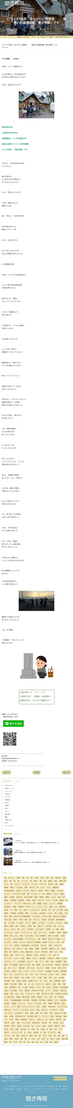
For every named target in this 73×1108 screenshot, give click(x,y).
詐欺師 (5, 926)
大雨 (30, 919)
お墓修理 (7, 800)
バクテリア (51, 974)
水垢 (37, 887)
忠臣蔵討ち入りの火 (32, 981)
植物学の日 (6, 1026)
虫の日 (55, 1029)
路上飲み (6, 910)
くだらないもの (7, 961)
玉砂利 (50, 1035)
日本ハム (58, 974)
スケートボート (7, 942)
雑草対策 (44, 1006)
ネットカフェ (61, 926)
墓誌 (23, 877)
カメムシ (14, 968)
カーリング (47, 990)
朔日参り (26, 910)
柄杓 (26, 1039)
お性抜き (29, 1032)
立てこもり (6, 929)
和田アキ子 (31, 887)
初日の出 (49, 987)
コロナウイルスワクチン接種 (18, 894)
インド (55, 906)
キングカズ (25, 971)
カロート (34, 977)
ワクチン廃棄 (11, 923)
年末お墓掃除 (7, 981)
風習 (45, 881)
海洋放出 (62, 894)
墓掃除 (5, 1042)
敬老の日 (6, 955)
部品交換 (56, 1042)
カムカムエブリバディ (62, 1006)
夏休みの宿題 (44, 948)
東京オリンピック (27, 903)
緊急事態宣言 (56, 887)
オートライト (17, 884)
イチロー (31, 974)
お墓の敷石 (51, 1019)
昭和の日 (19, 1026)
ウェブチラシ (7, 894)
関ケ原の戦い (44, 952)
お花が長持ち (30, 929)
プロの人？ (6, 1006)
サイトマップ (43, 1092)
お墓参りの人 (65, 964)
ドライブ (13, 1006)
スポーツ (7, 811)
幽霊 (63, 1035)
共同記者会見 (21, 900)
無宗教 (10, 1039)
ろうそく (15, 1042)
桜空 (25, 984)
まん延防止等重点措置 (9, 890)
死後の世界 (57, 964)
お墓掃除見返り (12, 987)
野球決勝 (45, 942)
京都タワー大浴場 (23, 919)
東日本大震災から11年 (20, 1016)
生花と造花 (6, 971)
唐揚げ (10, 916)
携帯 (11, 935)
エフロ (61, 1022)
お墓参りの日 (29, 955)
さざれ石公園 (13, 984)
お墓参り (7, 805)
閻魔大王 (6, 935)
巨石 (55, 997)
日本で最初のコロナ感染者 (61, 993)
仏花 (25, 1042)
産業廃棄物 (59, 903)
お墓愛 (51, 1016)
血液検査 (39, 903)
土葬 (31, 881)
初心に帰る (56, 971)
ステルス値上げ (19, 923)
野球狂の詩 (39, 997)
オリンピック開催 (29, 935)
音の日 (10, 977)
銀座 (36, 961)
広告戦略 (53, 890)
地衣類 (18, 1022)
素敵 (35, 1035)
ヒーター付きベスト (53, 1010)
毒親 (5, 923)
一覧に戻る (36, 772)
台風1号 (13, 1022)
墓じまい (7, 802)
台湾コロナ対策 (7, 919)
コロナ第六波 (55, 990)
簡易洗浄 (47, 890)
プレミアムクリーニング (30, 939)
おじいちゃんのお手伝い (47, 964)
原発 (43, 894)
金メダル (32, 1010)
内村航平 (63, 935)
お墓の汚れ (15, 952)
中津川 (50, 997)
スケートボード (7, 939)
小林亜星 (29, 926)
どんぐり (41, 961)
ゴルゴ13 (16, 958)
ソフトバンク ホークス (16, 1032)
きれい (41, 1042)
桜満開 (16, 1019)
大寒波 (54, 984)
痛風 (56, 884)
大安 (50, 1022)
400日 (13, 948)
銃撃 (18, 929)
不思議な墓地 (34, 1000)
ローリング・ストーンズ (26, 932)
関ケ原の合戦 (42, 1000)
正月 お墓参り (14, 990)
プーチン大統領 (18, 887)
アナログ (43, 887)
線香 (5, 968)
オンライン (34, 958)
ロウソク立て (40, 971)
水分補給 (6, 1029)
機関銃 (5, 897)
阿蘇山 (65, 961)
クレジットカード (43, 932)
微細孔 (30, 1035)
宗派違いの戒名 (51, 1006)
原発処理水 (48, 894)
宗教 (6, 808)
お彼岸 (21, 952)
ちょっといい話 (9, 825)
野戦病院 (37, 948)
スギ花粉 (6, 1000)
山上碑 (33, 1039)
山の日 (58, 942)
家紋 (13, 1035)
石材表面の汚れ (23, 1019)
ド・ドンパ (32, 971)
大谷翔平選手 (52, 932)
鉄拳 (35, 926)
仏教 (66, 900)
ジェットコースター (8, 932)
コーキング (8, 797)
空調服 (65, 923)
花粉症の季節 (58, 1016)
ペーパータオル (49, 923)
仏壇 (28, 894)
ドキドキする (43, 945)
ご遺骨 (51, 1013)
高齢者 (11, 955)
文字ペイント (36, 919)
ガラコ (10, 974)
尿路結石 (61, 884)
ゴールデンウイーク (35, 894)
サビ (11, 910)
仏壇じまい (48, 984)
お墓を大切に (7, 948)
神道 (41, 1013)
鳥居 (13, 981)
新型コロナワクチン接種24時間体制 (22, 916)
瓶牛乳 (5, 881)
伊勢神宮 (50, 881)
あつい (15, 935)
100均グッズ (32, 1019)
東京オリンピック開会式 (53, 935)
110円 (51, 981)
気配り (16, 926)
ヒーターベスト (21, 1003)
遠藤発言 (6, 913)
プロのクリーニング (19, 955)
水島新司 (33, 997)
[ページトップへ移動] (70, 1078)
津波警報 (18, 997)
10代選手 (15, 942)
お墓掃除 (18, 877)
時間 (34, 903)
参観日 (44, 1026)
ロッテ (56, 952)
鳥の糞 (37, 993)
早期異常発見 (63, 971)
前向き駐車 (43, 919)
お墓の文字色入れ (36, 1022)
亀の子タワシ (24, 1035)
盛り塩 (16, 993)
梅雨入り (15, 919)
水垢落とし (16, 977)
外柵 (27, 877)
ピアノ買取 (54, 900)
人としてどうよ (39, 968)
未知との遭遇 (42, 913)
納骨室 (28, 977)
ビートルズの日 (37, 1003)
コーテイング (25, 881)
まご (48, 1039)
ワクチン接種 (60, 910)
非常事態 (28, 900)
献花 (32, 877)
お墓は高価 (61, 997)
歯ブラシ (53, 1039)
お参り (42, 877)
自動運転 (31, 948)
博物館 (51, 952)
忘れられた (37, 952)
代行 (10, 1042)
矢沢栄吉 (16, 1039)
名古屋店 (14, 906)
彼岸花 (61, 952)
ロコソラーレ (16, 1010)
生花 (50, 910)
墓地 (64, 897)
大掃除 (5, 987)
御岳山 (5, 964)
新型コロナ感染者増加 (18, 939)
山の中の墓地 (26, 1000)
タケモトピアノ (40, 900)
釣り (11, 945)
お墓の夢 (11, 1016)
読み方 (5, 974)
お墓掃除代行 (21, 906)
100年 (43, 1039)
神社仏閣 (7, 814)
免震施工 (47, 897)
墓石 (29, 1042)
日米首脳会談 (13, 900)
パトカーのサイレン (8, 1013)
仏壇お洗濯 (27, 990)
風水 (9, 968)
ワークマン (29, 1003)
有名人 (6, 823)
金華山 (26, 913)
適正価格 (58, 958)
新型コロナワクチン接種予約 (59, 916)
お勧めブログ (8, 820)
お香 (20, 1042)
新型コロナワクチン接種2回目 (34, 942)
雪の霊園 (50, 1003)
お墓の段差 (49, 1000)
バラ (14, 961)
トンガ (45, 997)
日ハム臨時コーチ (19, 1013)
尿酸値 (11, 887)
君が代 (35, 932)
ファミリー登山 (33, 913)
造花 (54, 910)
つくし (5, 1019)
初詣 (44, 987)
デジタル (49, 887)
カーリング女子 (24, 1010)
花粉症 (5, 1016)
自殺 (33, 964)
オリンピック (52, 942)
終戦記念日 (16, 945)
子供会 (63, 1026)
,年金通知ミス (51, 958)
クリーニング (11, 877)
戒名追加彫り (42, 958)
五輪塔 (45, 977)
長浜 (26, 948)
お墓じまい (6, 1032)
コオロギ (53, 897)
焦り (58, 948)
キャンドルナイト (52, 1032)
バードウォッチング (30, 993)
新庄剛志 (64, 974)
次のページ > (66, 772)
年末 (19, 987)
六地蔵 (37, 1010)
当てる (37, 974)
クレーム (6, 945)
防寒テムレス (44, 1010)
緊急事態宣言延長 (60, 919)
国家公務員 (20, 913)
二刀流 (66, 913)
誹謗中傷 (44, 939)
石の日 (20, 990)
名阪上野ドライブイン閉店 (47, 993)
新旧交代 (63, 948)
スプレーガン (26, 890)
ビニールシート (17, 903)
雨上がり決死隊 (34, 945)
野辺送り (36, 881)
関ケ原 (52, 961)
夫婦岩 (55, 881)
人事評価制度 (13, 913)
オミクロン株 (43, 974)
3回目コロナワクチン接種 (60, 1013)
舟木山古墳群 (63, 1000)
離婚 (51, 1029)
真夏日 (5, 916)
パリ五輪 (40, 977)
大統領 (25, 887)
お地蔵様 (11, 926)
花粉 (14, 881)
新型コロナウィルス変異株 (54, 939)
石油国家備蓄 (48, 971)
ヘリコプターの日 (26, 1022)
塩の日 (21, 993)
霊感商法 (6, 993)
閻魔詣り (65, 932)
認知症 (5, 1039)
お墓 (5, 877)
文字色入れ (8, 794)
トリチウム (55, 894)
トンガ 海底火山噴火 (9, 997)
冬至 (33, 984)
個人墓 (26, 1013)
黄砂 (18, 881)
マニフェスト (52, 903)
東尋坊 (18, 1006)
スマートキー (34, 884)
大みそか (38, 987)
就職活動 (28, 958)
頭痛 (40, 1035)
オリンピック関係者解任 (40, 935)
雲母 (21, 1039)
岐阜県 (64, 877)
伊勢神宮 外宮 (62, 881)
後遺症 (35, 897)
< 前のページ (6, 772)
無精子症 (41, 897)
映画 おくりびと (62, 968)
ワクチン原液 (41, 923)
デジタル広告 (60, 890)
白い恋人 (13, 929)
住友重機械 (11, 897)
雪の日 (44, 1003)
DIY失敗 (21, 935)
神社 (20, 910)
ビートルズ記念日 (39, 929)
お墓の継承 (6, 1003)
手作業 (46, 1042)
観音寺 (63, 981)
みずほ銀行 (64, 958)
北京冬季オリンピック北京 (37, 990)
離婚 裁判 (56, 1003)
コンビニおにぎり (36, 916)
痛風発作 (6, 887)
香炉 (26, 974)
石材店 (59, 1032)
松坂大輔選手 (59, 961)
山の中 (55, 977)
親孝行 (11, 993)
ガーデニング (7, 1035)
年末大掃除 (61, 977)
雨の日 (22, 977)
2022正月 (6, 990)
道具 (39, 939)
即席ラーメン (20, 948)
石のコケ (38, 1006)
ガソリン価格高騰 (13, 964)
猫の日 (61, 1010)
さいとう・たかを (8, 958)
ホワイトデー (45, 1016)
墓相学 (46, 1013)
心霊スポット (41, 926)
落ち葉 (46, 961)
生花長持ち (13, 971)
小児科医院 (47, 929)
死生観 (58, 1039)
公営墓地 (43, 1029)
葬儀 (41, 881)
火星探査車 (13, 1003)
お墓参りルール (40, 1019)
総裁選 (5, 952)
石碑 (32, 1026)
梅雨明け (34, 923)
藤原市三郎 (57, 1026)
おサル (38, 1039)
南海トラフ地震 (25, 997)
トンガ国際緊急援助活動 (15, 1000)
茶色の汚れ (58, 1019)
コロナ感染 (24, 987)
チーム (63, 939)
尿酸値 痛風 (65, 1039)
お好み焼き (44, 910)
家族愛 (57, 929)
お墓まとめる (63, 990)
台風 (63, 942)
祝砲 (10, 952)
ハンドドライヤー (8, 903)
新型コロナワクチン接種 (24, 964)
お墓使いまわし (7, 1010)
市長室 (50, 906)
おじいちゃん (30, 961)
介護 (55, 913)
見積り (47, 877)
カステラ (48, 900)
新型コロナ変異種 (28, 897)
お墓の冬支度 (21, 968)
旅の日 (11, 1029)
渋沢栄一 (17, 932)
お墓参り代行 (19, 897)
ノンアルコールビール (34, 910)
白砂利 (33, 1029)
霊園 (6, 817)
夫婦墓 (31, 1013)
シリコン (56, 1000)
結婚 (54, 955)
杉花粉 (50, 977)
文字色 (5, 977)
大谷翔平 (60, 913)
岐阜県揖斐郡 (57, 981)
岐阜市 (66, 910)
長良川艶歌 (35, 1032)
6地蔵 (64, 984)
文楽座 (36, 1013)
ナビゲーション (42, 884)
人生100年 (54, 968)
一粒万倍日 (55, 1022)
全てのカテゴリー (9, 785)
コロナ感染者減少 (21, 961)
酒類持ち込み (62, 906)
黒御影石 (38, 964)
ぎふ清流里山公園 (64, 987)
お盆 (37, 1042)
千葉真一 (50, 945)
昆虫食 (59, 897)
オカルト (45, 1035)
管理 (51, 1042)
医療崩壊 (61, 900)
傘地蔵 (59, 984)
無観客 (62, 929)
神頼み (15, 910)
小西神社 (6, 984)
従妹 (55, 1035)
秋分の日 (36, 955)
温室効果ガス (52, 948)
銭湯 (10, 881)
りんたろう (49, 913)
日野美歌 (20, 984)
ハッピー (23, 929)
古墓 (64, 1019)
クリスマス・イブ (40, 984)
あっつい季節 (26, 1026)
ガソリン (6, 884)
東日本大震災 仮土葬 (32, 1016)
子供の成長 (55, 987)
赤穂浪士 (24, 981)
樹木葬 (16, 1029)
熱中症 (17, 1035)
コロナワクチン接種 (46, 916)
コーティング (8, 791)
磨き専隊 (41, 890)
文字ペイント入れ (30, 968)
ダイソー (45, 981)
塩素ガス (63, 1003)
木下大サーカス (57, 945)
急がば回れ (44, 1022)
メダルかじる (22, 942)
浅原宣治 (59, 932)
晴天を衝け (22, 926)
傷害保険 (47, 968)
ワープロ (49, 955)
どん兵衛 (22, 958)
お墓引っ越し (23, 1029)
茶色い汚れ (6, 1022)
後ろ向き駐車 (51, 919)
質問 (52, 877)
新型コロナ (50, 884)
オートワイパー (25, 884)
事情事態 (6, 900)
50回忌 (65, 1016)
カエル (60, 1029)
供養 (33, 1042)
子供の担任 (50, 1026)
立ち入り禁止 (49, 926)
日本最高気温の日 (25, 945)
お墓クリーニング (9, 788)
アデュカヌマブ (58, 923)
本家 (38, 1029)
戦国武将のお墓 (29, 952)
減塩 (55, 926)
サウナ (45, 906)
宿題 (59, 1035)
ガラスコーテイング (18, 974)
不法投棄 (18, 981)
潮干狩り (13, 1026)
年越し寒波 (31, 987)
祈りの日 (11, 1019)
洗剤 (11, 884)
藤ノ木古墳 (42, 955)
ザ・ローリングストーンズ (28, 1006)
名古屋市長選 (7, 906)
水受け (19, 971)
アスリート (27, 923)
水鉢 (40, 981)
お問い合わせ (58, 877)
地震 (45, 1032)
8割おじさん (34, 890)
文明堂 (33, 900)
